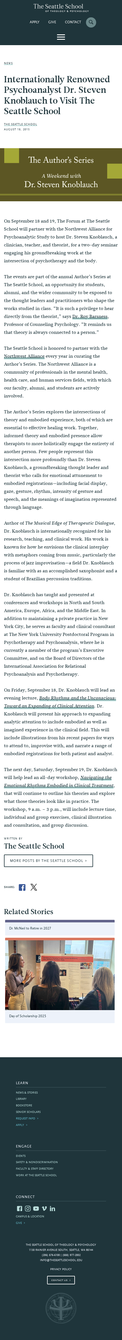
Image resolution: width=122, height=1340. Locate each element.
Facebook (19, 1208)
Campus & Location (30, 1216)
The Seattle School (20, 124)
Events (21, 1156)
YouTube (36, 1208)
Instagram (27, 1208)
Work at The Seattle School (36, 1175)
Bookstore (24, 1105)
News (8, 63)
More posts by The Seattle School (46, 861)
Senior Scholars (28, 1112)
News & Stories (27, 1092)
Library (21, 1099)
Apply (34, 22)
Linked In (52, 1208)
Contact (73, 22)
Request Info (25, 1118)
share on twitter (33, 887)
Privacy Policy (61, 1269)
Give (52, 22)
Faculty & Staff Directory (35, 1169)
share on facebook (22, 887)
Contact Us (59, 1280)
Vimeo (44, 1208)
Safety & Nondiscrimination (37, 1162)
